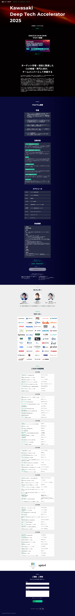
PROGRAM (15, 1)
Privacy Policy (33, 608)
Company (37, 608)
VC (18, 1)
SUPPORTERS (22, 1)
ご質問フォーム (36, 274)
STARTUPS (28, 1)
